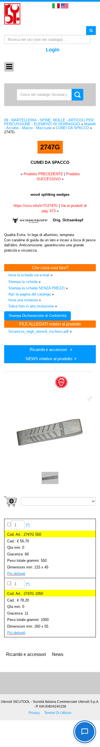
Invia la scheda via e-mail (28, 275)
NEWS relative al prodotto (49, 358)
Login (52, 49)
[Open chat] (84, 731)
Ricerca (91, 30)
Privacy (34, 713)
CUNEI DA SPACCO (72, 128)
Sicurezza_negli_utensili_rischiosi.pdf (38, 331)
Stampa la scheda (23, 282)
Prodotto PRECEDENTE (43, 174)
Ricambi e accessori (48, 349)
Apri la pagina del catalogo (29, 294)
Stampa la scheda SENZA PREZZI (36, 288)
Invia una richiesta (23, 300)
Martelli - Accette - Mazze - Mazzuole (50, 126)
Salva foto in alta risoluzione (31, 306)
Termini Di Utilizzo (57, 713)
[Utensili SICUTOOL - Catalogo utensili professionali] (12, 13)
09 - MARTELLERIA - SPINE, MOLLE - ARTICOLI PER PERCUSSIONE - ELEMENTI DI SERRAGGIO (49, 122)
